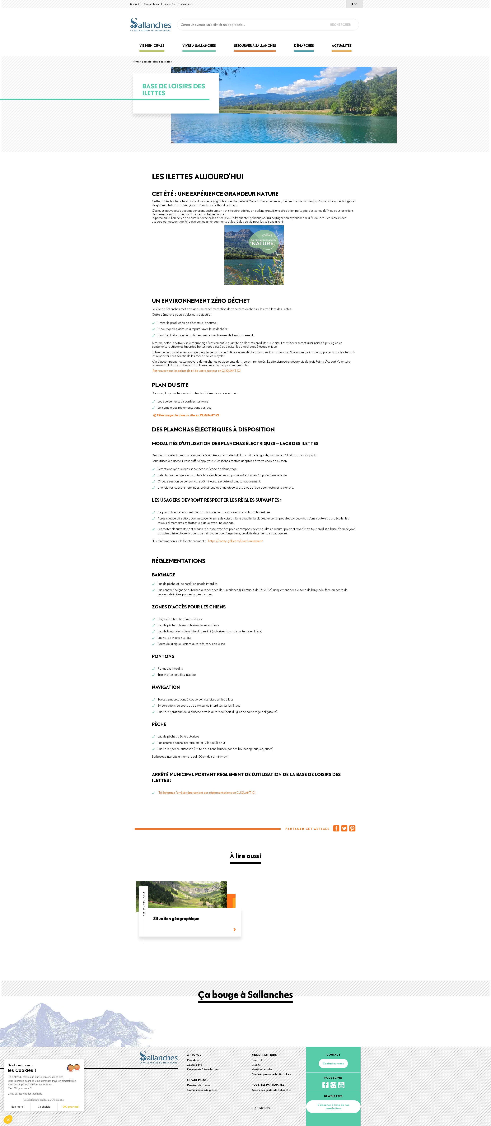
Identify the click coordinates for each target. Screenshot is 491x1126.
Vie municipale (151, 45)
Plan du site (194, 1060)
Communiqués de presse (202, 1090)
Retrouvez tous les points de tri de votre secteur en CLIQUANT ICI (197, 371)
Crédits (255, 1065)
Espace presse (186, 3)
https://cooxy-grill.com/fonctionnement (235, 541)
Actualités (342, 45)
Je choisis (44, 1106)
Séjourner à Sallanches (255, 45)
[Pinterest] (352, 828)
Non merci (17, 1106)
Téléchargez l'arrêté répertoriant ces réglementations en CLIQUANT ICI (206, 792)
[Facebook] (336, 828)
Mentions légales (261, 1069)
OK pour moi (71, 1106)
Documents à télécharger (203, 1069)
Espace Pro (169, 3)
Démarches (304, 45)
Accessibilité (194, 1065)
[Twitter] (344, 828)
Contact (134, 3)
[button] (8, 1119)
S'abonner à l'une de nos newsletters (333, 1106)
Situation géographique (176, 918)
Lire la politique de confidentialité (25, 1093)
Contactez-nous (333, 1063)
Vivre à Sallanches (199, 45)
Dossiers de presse (198, 1085)
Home (136, 61)
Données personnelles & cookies (271, 1074)
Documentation (151, 3)
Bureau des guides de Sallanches (271, 1090)
